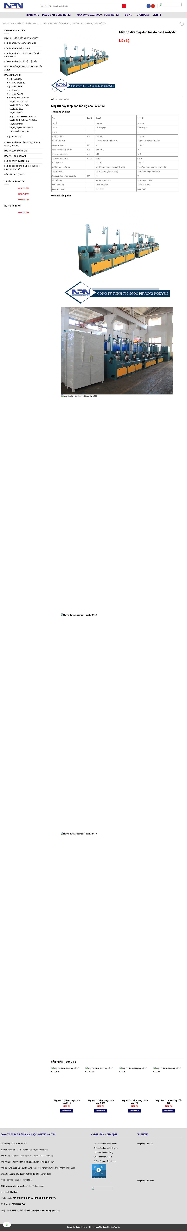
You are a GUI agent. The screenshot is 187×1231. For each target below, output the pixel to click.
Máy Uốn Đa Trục (13, 90)
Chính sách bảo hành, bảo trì (105, 1143)
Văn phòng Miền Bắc (145, 1143)
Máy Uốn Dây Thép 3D (15, 87)
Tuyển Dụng (142, 15)
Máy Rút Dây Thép (16, 124)
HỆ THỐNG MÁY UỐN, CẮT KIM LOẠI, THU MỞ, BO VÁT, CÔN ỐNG (22, 144)
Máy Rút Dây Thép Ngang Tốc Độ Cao (23, 120)
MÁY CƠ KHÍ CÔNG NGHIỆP (57, 15)
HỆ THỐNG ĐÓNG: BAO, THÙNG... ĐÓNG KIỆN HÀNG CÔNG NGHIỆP (21, 167)
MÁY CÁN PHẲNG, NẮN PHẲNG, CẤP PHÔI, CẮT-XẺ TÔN (23, 68)
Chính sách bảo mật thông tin (106, 1148)
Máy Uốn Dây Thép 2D (15, 94)
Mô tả (54, 99)
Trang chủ (8, 23)
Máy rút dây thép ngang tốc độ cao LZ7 (135, 1101)
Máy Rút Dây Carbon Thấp (19, 105)
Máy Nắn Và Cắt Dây (14, 79)
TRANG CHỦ (32, 15)
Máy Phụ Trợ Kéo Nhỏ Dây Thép (21, 128)
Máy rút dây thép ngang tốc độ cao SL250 (101, 1101)
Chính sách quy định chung (105, 1161)
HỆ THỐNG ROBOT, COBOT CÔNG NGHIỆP (20, 43)
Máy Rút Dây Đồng (16, 109)
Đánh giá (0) (64, 99)
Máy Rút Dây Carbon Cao (19, 102)
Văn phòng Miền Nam (145, 1180)
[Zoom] (54, 89)
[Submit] (124, 6)
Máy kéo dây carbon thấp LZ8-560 (169, 1101)
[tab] (54, 99)
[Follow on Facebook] (149, 6)
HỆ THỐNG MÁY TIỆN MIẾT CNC (16, 161)
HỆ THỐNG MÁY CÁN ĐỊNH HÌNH (17, 48)
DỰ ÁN (128, 15)
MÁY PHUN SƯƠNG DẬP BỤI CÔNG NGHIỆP (21, 38)
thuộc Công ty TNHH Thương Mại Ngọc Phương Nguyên (98, 1227)
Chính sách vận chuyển (103, 1157)
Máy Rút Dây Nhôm (16, 113)
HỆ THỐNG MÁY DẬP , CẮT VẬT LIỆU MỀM (21, 61)
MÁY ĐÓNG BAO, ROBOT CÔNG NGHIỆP (98, 15)
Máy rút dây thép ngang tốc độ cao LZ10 (66, 1101)
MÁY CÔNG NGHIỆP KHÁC (14, 174)
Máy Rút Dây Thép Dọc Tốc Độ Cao (90, 23)
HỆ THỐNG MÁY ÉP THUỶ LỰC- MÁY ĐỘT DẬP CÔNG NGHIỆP (22, 55)
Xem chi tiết (66, 1110)
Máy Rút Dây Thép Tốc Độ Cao (54, 23)
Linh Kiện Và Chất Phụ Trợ (19, 131)
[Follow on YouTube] (153, 6)
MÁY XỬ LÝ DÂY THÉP (26, 23)
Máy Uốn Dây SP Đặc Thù (16, 83)
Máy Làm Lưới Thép (14, 137)
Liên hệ (157, 15)
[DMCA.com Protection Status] (98, 1171)
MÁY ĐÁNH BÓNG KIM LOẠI (15, 156)
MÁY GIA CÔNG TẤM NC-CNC (15, 151)
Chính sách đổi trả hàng (103, 1152)
